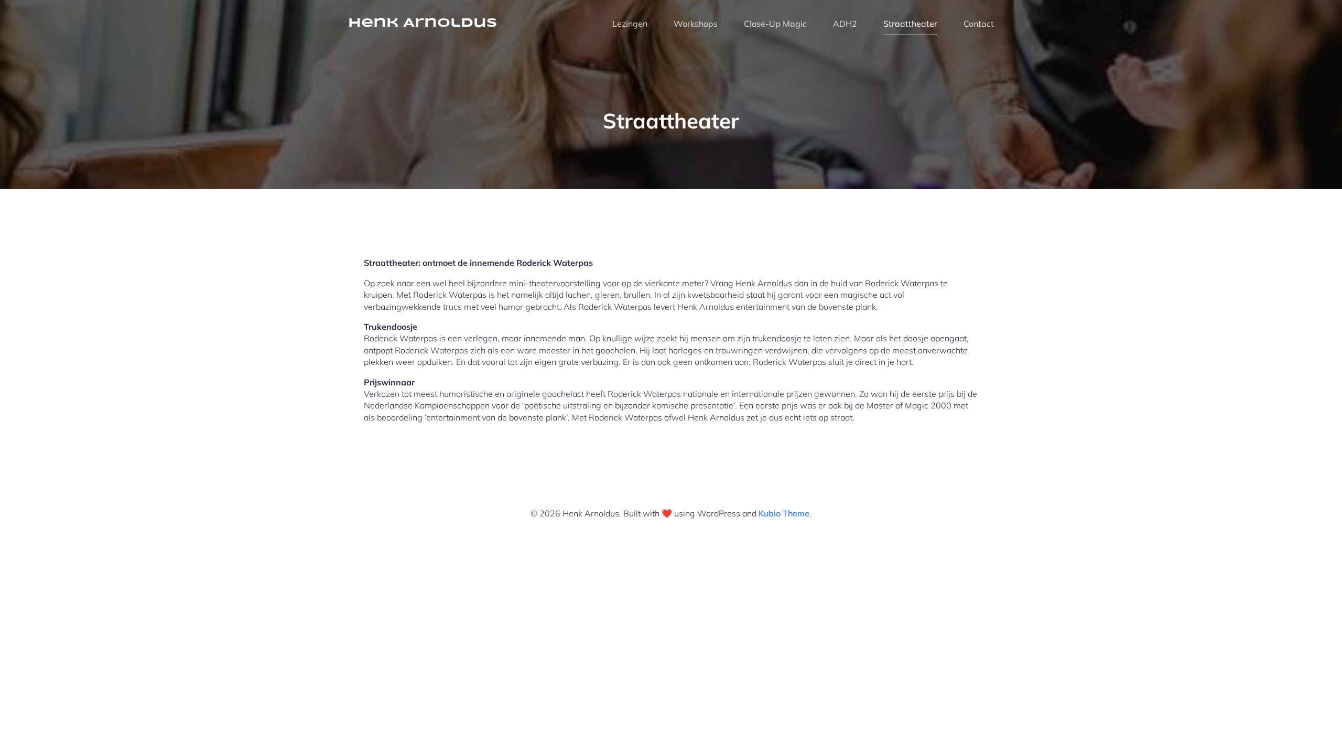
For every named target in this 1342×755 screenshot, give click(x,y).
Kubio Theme (784, 513)
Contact (979, 23)
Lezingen (629, 23)
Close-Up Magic (775, 23)
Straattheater (910, 23)
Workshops (696, 23)
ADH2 (845, 23)
